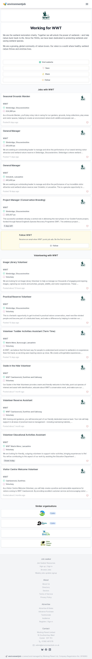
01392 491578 (47, 641)
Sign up (43, 566)
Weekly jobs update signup (46, 573)
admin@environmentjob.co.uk (47, 645)
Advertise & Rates (46, 608)
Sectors (46, 591)
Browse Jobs (46, 570)
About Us (46, 584)
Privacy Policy (46, 597)
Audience (46, 618)
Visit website (47, 62)
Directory (46, 587)
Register (42, 622)
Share (47, 74)
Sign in (49, 566)
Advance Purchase (46, 612)
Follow (47, 80)
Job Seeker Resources (46, 563)
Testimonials (46, 615)
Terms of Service (46, 594)
